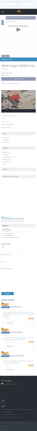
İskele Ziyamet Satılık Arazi (13, 332)
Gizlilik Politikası (5, 426)
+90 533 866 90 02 (8, 233)
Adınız (2, 247)
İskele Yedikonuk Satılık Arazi (14, 356)
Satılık (10, 73)
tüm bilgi (31, 318)
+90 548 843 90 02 (8, 235)
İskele (3, 75)
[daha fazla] (6, 316)
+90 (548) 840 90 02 (10, 2)
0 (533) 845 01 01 (8, 412)
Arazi (2, 73)
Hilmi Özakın (12, 218)
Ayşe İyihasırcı (10, 322)
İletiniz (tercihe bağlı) (6, 268)
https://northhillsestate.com (11, 417)
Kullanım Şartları (5, 429)
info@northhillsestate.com (25, 2)
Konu (2, 261)
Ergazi (7, 75)
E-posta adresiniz (5, 254)
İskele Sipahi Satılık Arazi (12, 307)
